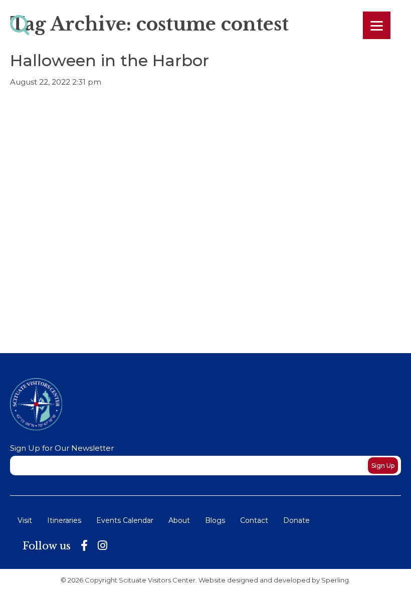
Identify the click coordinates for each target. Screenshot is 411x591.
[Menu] (376, 25)
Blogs (215, 520)
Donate (296, 520)
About (179, 520)
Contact (254, 520)
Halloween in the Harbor (109, 60)
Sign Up (382, 465)
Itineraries (64, 520)
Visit (25, 520)
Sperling (335, 580)
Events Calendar (124, 520)
